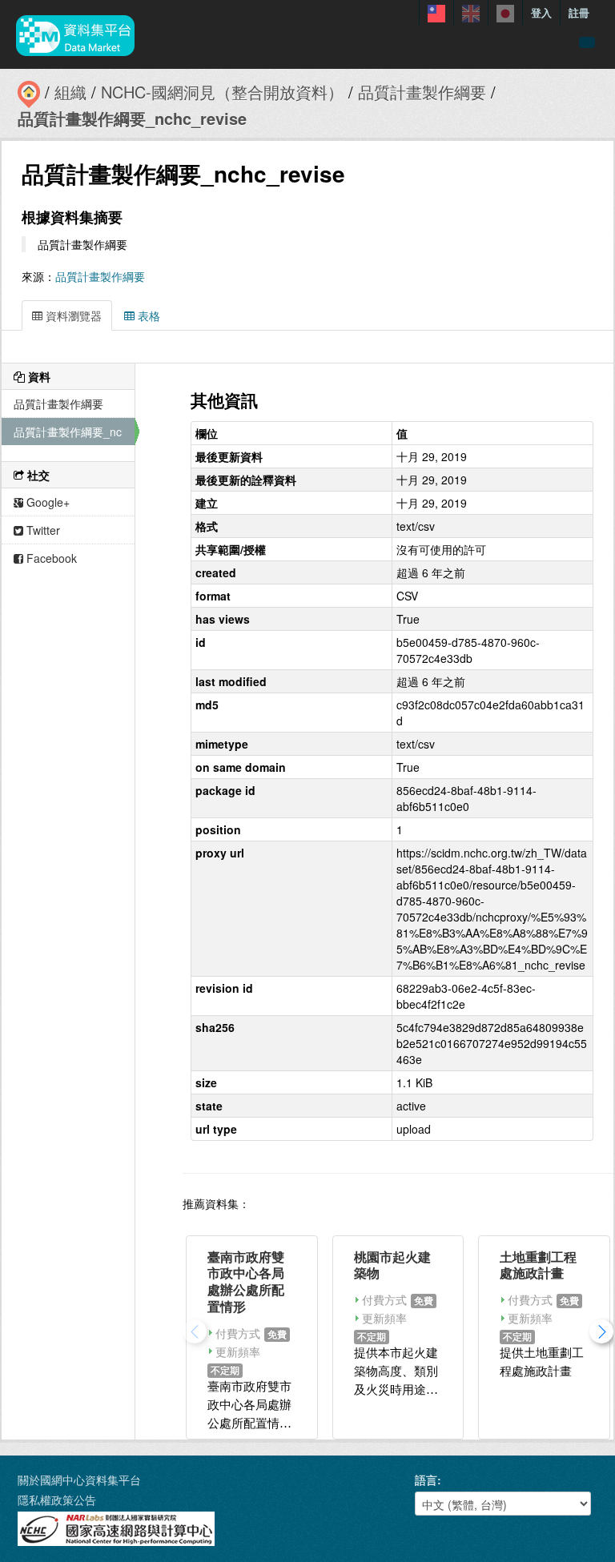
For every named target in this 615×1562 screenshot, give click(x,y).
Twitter (41, 530)
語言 (426, 1480)
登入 (541, 12)
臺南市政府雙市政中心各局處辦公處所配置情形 (245, 1281)
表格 (147, 315)
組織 (70, 91)
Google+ (46, 502)
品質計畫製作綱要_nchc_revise (132, 118)
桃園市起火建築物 (392, 1265)
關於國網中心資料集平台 (79, 1480)
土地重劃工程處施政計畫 (538, 1265)
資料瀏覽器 (72, 315)
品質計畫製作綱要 (422, 91)
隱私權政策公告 (57, 1500)
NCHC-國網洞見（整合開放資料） (222, 91)
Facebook (50, 558)
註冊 (579, 12)
